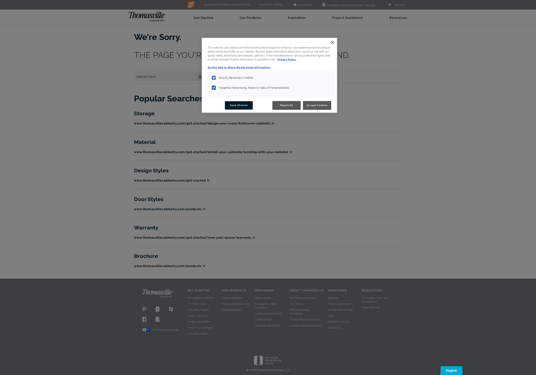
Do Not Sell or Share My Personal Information (239, 67)
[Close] (332, 42)
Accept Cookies (317, 105)
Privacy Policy (286, 59)
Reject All (286, 105)
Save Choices (239, 105)
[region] (269, 75)
